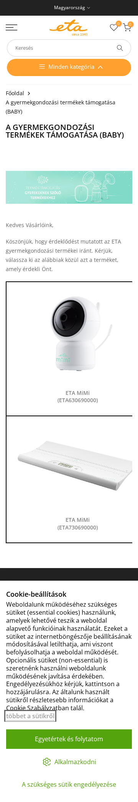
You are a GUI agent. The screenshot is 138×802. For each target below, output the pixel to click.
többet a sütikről (30, 716)
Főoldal (15, 93)
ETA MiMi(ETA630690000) (78, 396)
